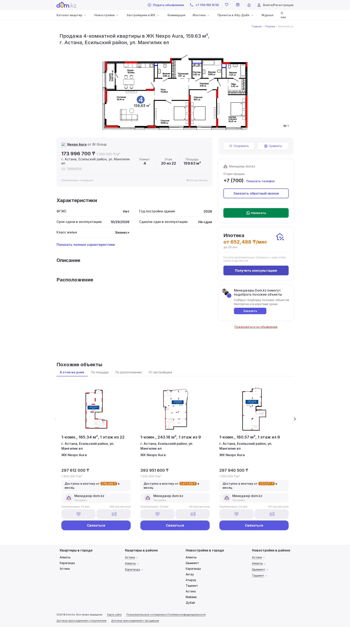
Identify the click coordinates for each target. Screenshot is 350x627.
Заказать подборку (250, 311)
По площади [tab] (100, 372)
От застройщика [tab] (160, 372)
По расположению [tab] (128, 372)
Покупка (270, 26)
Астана (65, 568)
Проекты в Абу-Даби (233, 15)
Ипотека (199, 15)
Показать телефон (260, 181)
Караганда (67, 563)
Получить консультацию (256, 270)
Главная (257, 26)
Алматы (65, 557)
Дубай (190, 602)
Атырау (191, 580)
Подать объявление (168, 5)
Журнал (267, 15)
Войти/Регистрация (278, 5)
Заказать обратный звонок (256, 193)
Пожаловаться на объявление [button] (256, 327)
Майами (191, 597)
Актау (190, 574)
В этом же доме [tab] (72, 372)
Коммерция (176, 15)
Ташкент (192, 585)
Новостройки (104, 15)
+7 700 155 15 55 (207, 5)
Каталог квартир (69, 15)
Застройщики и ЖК (141, 15)
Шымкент (192, 563)
